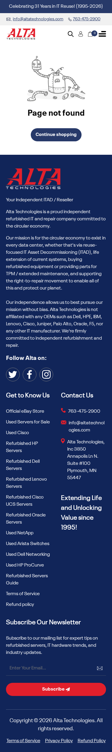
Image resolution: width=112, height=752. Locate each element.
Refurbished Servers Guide (27, 580)
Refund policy (20, 604)
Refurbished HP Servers (22, 447)
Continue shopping (56, 134)
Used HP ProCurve (25, 565)
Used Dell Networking (28, 554)
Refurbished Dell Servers (23, 465)
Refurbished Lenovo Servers (26, 483)
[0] (90, 34)
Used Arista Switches (27, 543)
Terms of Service (23, 594)
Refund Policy (92, 741)
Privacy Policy (59, 741)
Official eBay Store (25, 411)
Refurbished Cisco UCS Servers (25, 501)
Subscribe (53, 689)
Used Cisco (17, 433)
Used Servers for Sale (28, 422)
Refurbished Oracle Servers (26, 519)
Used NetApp (19, 533)
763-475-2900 (84, 411)
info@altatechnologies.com (87, 427)
